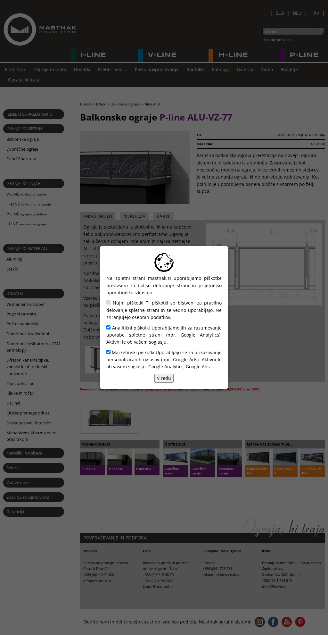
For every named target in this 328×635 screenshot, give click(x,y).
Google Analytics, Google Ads (179, 366)
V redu (164, 378)
